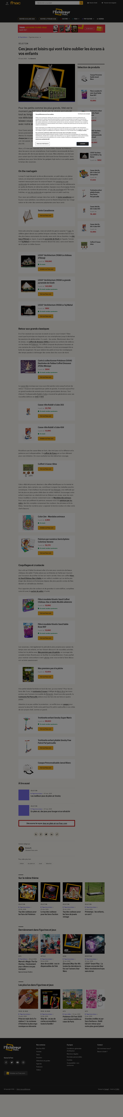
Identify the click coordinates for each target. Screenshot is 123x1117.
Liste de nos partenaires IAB (42, 139)
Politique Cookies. (82, 130)
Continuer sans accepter (84, 113)
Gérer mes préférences (43, 143)
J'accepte (82, 143)
